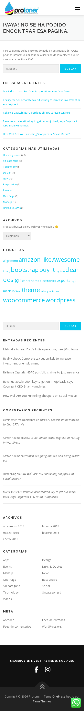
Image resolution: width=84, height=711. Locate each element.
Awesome (66, 259)
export (63, 280)
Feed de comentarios (17, 626)
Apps (6, 560)
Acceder (8, 620)
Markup (7, 202)
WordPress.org (52, 626)
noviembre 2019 (13, 526)
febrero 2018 (50, 526)
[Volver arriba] (42, 687)
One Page (9, 196)
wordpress (60, 300)
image (72, 281)
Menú (77, 7)
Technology (10, 166)
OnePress (58, 696)
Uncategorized (12, 155)
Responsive (10, 184)
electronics (48, 281)
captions (60, 271)
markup (9, 291)
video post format (50, 291)
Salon (18, 291)
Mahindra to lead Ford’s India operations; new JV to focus (36, 91)
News (6, 178)
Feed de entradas (53, 620)
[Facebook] (36, 670)
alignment (10, 260)
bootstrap (25, 270)
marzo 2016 (11, 533)
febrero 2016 (50, 533)
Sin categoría (10, 161)
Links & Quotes (12, 208)
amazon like (35, 259)
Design (7, 172)
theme (31, 290)
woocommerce (24, 300)
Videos (7, 599)
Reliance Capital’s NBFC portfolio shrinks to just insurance (36, 112)
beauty (6, 271)
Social (46, 586)
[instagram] (48, 670)
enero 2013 (10, 539)
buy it (47, 270)
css (36, 281)
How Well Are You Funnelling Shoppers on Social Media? (36, 134)
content (28, 281)
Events (7, 190)
